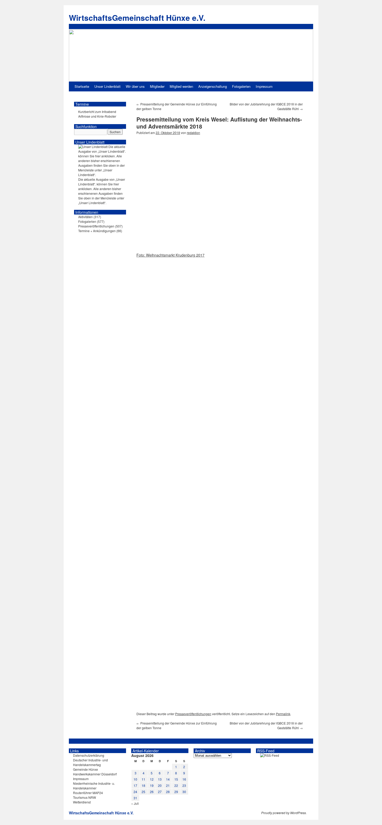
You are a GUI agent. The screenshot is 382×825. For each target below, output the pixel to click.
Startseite (82, 86)
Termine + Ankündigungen (97, 231)
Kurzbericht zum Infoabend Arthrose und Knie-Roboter (97, 113)
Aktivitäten (85, 216)
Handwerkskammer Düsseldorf (95, 774)
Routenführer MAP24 (88, 792)
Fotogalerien (241, 86)
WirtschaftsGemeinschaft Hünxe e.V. (137, 17)
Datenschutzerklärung (88, 755)
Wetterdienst (82, 802)
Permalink (283, 714)
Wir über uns (135, 86)
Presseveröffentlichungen (193, 714)
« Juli (135, 803)
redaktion (193, 132)
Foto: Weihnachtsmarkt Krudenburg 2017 (170, 255)
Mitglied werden (181, 86)
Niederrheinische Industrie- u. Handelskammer (94, 785)
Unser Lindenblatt (107, 86)
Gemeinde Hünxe (85, 769)
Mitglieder (157, 86)
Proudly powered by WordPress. (284, 813)
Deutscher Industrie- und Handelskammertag (90, 762)
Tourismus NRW (84, 797)
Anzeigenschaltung (212, 86)
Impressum (264, 86)
